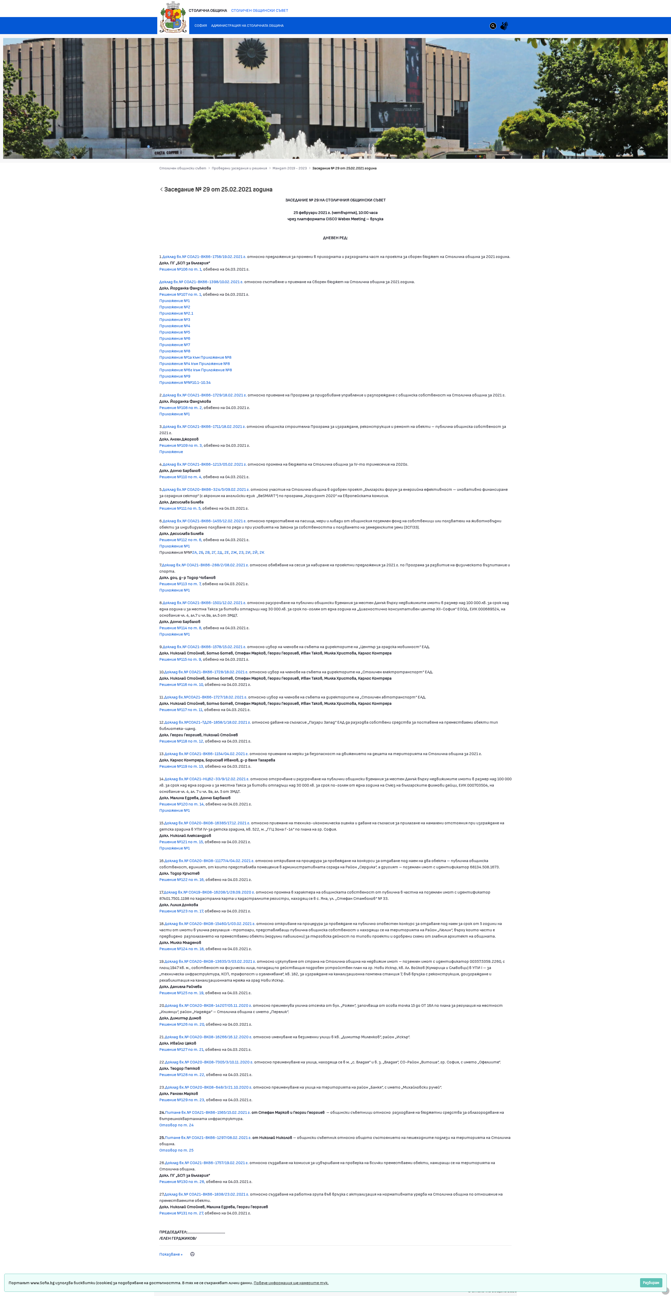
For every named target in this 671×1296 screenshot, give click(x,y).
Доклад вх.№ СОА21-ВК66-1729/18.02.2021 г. (205, 394)
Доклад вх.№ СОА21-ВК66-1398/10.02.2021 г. (201, 281)
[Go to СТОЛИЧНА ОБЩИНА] (173, 17)
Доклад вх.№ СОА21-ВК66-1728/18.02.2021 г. (206, 671)
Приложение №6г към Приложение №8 (195, 369)
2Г (213, 552)
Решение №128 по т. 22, (182, 1074)
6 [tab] (626, 147)
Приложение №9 (174, 375)
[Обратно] (161, 189)
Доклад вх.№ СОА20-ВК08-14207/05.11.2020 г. (208, 1005)
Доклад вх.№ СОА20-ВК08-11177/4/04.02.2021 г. (210, 860)
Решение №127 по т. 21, (182, 1049)
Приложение (171, 451)
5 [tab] (621, 147)
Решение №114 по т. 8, (181, 627)
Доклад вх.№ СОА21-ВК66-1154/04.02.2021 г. (207, 753)
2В (207, 552)
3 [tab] (611, 147)
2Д (220, 552)
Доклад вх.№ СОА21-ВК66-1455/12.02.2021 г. (205, 520)
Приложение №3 (174, 319)
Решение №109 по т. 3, (181, 445)
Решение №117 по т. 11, (181, 709)
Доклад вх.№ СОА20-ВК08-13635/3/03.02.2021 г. (210, 961)
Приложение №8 (174, 350)
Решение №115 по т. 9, (181, 659)
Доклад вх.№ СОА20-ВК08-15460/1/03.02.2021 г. (210, 923)
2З (241, 552)
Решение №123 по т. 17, (181, 910)
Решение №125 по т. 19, (181, 992)
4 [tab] (616, 147)
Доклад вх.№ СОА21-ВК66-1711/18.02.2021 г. (204, 426)
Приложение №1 (174, 300)
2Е (226, 552)
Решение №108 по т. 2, (181, 407)
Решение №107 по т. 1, (180, 294)
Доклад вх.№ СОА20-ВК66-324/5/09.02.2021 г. (206, 489)
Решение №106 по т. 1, (180, 268)
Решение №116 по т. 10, (182, 684)
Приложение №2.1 (176, 312)
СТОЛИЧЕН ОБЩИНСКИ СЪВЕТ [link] (259, 10)
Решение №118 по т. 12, (181, 740)
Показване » (171, 1253)
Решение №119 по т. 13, (182, 765)
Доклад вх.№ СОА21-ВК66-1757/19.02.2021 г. (207, 1162)
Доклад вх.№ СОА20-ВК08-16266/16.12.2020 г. (208, 1036)
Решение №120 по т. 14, (182, 803)
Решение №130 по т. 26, (182, 1181)
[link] (493, 26)
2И (248, 552)
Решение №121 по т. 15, (182, 841)
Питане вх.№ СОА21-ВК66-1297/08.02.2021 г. (208, 1137)
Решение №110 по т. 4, (180, 476)
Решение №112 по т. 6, (180, 539)
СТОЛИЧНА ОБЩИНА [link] (208, 10)
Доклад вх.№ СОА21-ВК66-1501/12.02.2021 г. (204, 602)
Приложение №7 (174, 344)
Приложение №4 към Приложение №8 (194, 363)
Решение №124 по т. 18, (182, 948)
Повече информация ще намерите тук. (291, 1282)
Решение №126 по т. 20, (182, 1023)
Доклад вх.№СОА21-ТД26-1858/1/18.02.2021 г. (208, 721)
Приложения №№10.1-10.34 (185, 382)
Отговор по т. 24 (176, 1124)
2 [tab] (605, 147)
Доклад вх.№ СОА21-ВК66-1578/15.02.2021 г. (204, 646)
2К (261, 552)
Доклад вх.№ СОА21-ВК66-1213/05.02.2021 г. (205, 463)
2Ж (234, 552)
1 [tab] (600, 147)
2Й (255, 552)
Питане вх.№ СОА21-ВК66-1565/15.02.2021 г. (208, 1112)
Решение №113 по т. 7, (180, 583)
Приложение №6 (174, 338)
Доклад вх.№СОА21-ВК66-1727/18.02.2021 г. (206, 696)
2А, (195, 552)
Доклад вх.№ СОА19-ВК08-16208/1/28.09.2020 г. (209, 891)
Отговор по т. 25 (176, 1149)
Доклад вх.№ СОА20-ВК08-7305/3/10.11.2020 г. (209, 1061)
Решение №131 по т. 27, (181, 1212)
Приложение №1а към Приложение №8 (195, 356)
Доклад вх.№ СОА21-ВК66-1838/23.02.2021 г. (206, 1193)
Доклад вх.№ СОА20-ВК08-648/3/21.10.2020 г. (208, 1086)
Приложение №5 (174, 331)
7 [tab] (632, 147)
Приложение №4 (174, 325)
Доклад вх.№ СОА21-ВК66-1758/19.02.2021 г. (204, 256)
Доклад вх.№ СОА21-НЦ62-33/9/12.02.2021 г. (207, 778)
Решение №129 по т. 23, (182, 1099)
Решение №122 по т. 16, (182, 879)
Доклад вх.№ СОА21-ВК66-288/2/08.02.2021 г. (205, 564)
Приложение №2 (174, 306)
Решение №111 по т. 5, (180, 508)
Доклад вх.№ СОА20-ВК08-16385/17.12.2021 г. (207, 822)
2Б (201, 552)
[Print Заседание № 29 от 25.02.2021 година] (192, 1254)
